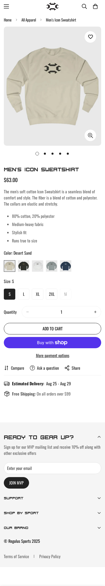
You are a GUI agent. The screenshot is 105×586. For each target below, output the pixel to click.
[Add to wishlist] (90, 37)
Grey (51, 266)
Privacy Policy (49, 556)
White (37, 266)
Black (23, 266)
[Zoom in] (90, 135)
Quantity (10, 312)
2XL (53, 295)
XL (39, 295)
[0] (95, 6)
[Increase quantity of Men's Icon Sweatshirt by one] (95, 312)
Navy (65, 266)
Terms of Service (16, 556)
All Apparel (28, 19)
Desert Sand (9, 266)
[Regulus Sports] (52, 6)
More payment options (52, 355)
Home (7, 19)
